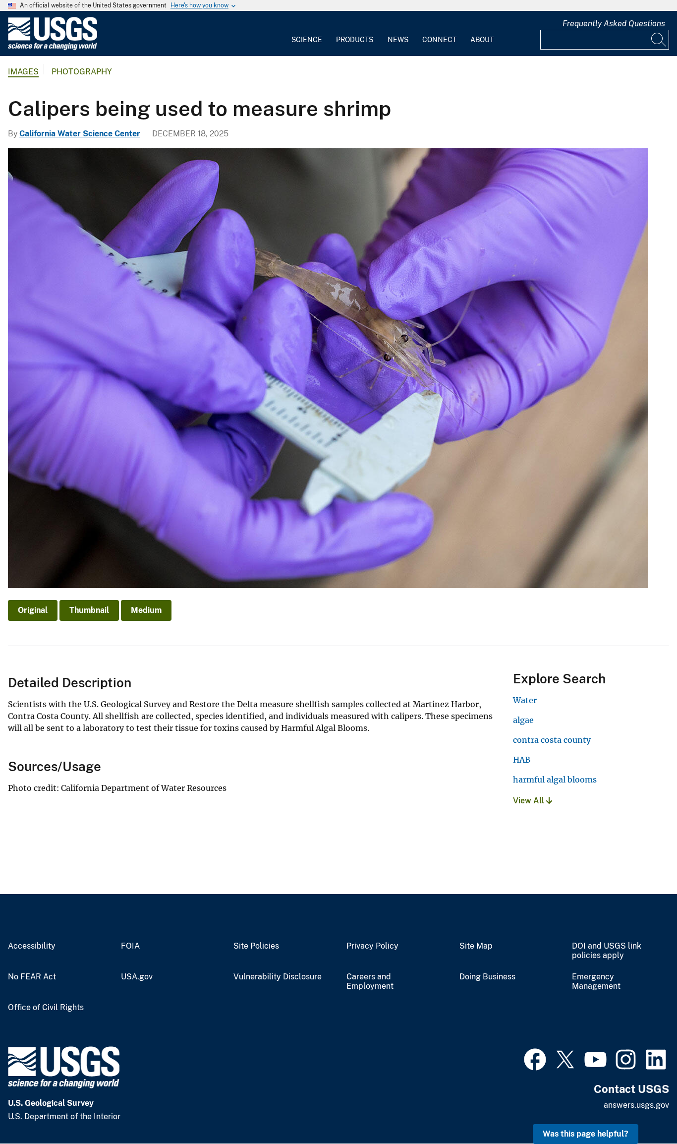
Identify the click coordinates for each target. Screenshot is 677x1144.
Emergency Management (596, 981)
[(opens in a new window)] (535, 1058)
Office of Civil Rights (46, 1007)
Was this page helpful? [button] (585, 1134)
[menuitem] (306, 34)
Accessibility (32, 946)
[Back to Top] (641, 1108)
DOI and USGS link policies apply (606, 951)
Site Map (476, 946)
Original (33, 610)
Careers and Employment (370, 981)
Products (354, 40)
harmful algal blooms (555, 779)
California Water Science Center (79, 133)
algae (523, 720)
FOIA (130, 946)
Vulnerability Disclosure (277, 976)
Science (306, 40)
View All (529, 800)
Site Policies (256, 946)
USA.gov (137, 976)
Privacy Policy (372, 946)
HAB (521, 760)
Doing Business (487, 976)
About (482, 40)
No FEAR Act (32, 976)
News (398, 40)
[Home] (52, 48)
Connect (439, 40)
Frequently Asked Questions (614, 23)
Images (23, 71)
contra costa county (552, 740)
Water (525, 700)
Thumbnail (89, 610)
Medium (146, 610)
